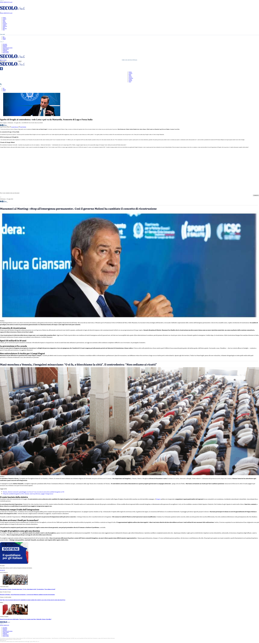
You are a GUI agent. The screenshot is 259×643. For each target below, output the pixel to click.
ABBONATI (6, 2)
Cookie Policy (6, 51)
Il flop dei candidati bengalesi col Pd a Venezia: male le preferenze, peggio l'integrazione (28, 494)
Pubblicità (5, 50)
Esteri (4, 20)
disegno (158, 499)
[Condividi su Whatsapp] (4, 125)
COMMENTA (255, 195)
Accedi (10, 2)
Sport (4, 27)
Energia (130, 80)
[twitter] (3, 0)
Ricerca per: (2, 61)
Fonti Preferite (23, 127)
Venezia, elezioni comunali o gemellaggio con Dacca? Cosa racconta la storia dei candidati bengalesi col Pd (33, 492)
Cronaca (4, 18)
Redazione (5, 45)
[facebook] (0, 0)
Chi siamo (5, 44)
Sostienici (5, 46)
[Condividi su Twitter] (6, 125)
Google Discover (15, 127)
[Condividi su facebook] (1, 125)
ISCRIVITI (2, 570)
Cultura (4, 24)
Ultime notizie (6, 49)
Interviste (5, 28)
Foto (4, 29)
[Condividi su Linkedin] (3, 125)
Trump (4, 39)
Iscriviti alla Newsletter (7, 47)
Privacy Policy (6, 52)
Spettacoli (5, 26)
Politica (4, 17)
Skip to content (3, 60)
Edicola (1, 2)
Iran (3, 36)
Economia (5, 23)
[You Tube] (1, 0)
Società (4, 22)
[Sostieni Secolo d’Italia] (14, 563)
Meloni (4, 38)
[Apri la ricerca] (1, 84)
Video (4, 21)
